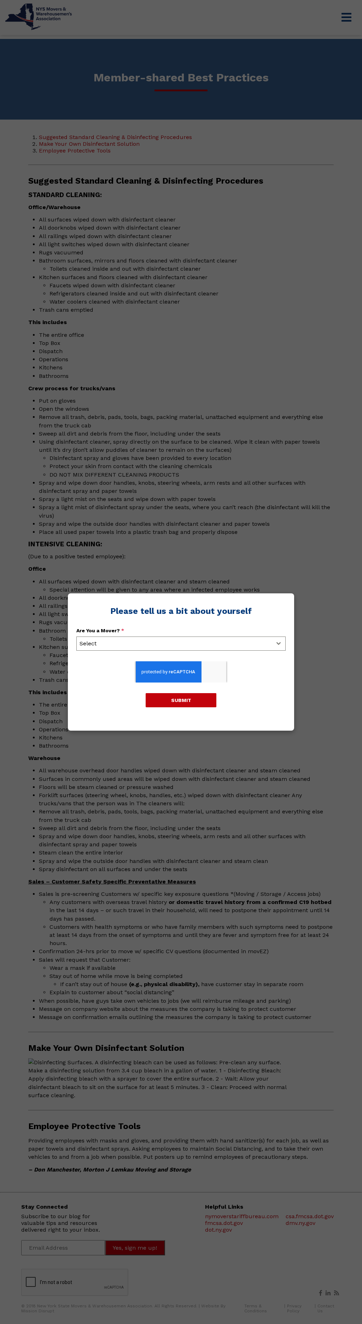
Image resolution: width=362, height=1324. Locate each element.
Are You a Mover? (100, 630)
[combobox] (181, 644)
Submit (181, 700)
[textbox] (174, 643)
